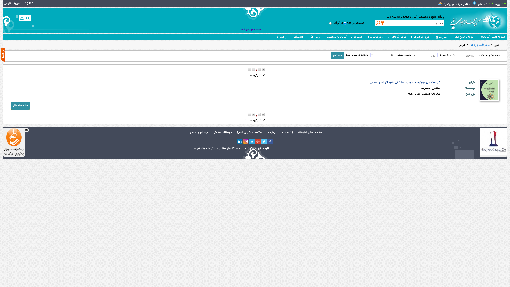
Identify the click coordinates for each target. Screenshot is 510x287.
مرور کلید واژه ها (480, 45)
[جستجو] (28, 18)
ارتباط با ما (287, 132)
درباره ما (271, 132)
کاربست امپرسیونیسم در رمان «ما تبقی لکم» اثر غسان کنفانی (404, 82)
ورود (497, 4)
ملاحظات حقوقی (222, 132)
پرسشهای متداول (197, 132)
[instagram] (246, 141)
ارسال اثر (315, 37)
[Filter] (383, 23)
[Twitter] (264, 141)
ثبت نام (482, 4)
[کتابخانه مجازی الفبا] (494, 20)
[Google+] (258, 141)
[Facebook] (270, 141)
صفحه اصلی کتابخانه (492, 37)
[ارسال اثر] (22, 18)
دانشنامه (298, 37)
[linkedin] (240, 141)
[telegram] (252, 141)
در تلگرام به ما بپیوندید (457, 4)
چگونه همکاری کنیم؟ (249, 132)
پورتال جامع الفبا (463, 37)
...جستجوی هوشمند (249, 30)
